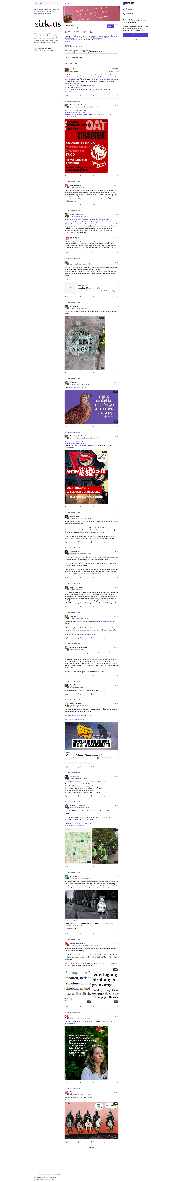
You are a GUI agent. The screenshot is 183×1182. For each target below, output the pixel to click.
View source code (45, 1179)
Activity (67, 58)
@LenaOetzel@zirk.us (70, 28)
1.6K (75, 33)
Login (135, 39)
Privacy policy (56, 1174)
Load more (91, 1147)
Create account (135, 35)
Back (68, 3)
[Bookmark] (104, 95)
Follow (110, 26)
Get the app (47, 1177)
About (40, 1174)
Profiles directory (47, 1174)
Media (73, 58)
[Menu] (116, 26)
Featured (79, 58)
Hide (104, 121)
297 (66, 33)
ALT (103, 368)
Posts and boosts (70, 63)
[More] (117, 95)
